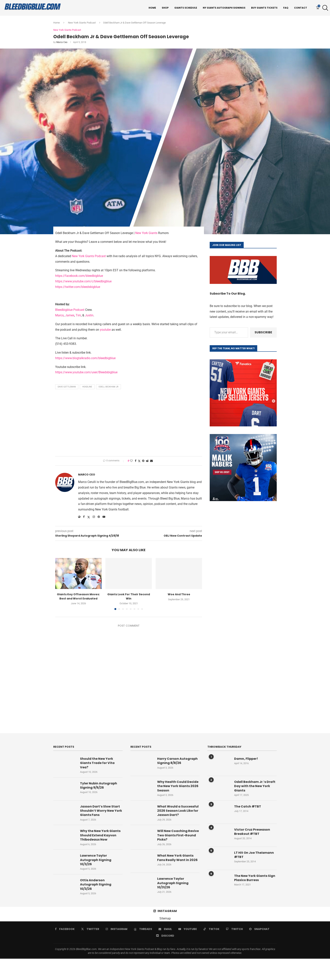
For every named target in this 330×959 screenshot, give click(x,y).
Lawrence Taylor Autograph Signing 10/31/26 (172, 883)
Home (152, 7)
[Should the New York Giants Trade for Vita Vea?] (64, 764)
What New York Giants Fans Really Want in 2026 (177, 858)
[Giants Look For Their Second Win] (128, 573)
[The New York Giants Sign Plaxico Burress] (218, 881)
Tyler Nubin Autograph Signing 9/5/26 (98, 785)
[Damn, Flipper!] (218, 764)
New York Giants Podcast (82, 22)
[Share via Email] (151, 460)
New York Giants (146, 233)
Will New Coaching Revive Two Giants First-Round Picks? (178, 835)
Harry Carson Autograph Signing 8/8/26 (177, 761)
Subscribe (263, 332)
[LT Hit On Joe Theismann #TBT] (218, 858)
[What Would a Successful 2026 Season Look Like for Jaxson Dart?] (141, 812)
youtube (105, 329)
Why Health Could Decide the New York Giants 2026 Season (177, 786)
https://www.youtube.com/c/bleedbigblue (83, 281)
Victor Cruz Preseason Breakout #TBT (252, 832)
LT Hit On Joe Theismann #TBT (254, 855)
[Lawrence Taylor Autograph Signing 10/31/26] (141, 884)
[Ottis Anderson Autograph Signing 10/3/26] (64, 885)
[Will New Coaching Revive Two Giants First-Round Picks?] (141, 836)
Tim (78, 315)
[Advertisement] (128, 423)
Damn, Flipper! (246, 759)
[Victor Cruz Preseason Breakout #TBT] (218, 835)
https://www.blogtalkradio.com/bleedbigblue (85, 358)
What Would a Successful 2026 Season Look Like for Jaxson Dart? (178, 810)
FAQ (285, 7)
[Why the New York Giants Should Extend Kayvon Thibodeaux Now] (64, 836)
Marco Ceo (61, 42)
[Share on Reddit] (147, 460)
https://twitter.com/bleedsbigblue (77, 287)
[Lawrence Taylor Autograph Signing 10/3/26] (64, 861)
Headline (87, 387)
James (69, 315)
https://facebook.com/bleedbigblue (79, 276)
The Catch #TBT (247, 806)
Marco (59, 315)
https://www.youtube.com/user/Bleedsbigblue (86, 372)
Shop (165, 7)
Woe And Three (179, 594)
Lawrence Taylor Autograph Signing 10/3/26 (95, 860)
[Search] (324, 7)
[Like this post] (131, 460)
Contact (300, 7)
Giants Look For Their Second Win (128, 596)
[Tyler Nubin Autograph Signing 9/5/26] (64, 789)
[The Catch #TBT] (218, 812)
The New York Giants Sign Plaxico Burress (254, 878)
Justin (89, 315)
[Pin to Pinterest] (143, 460)
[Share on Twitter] (139, 460)
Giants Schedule (185, 7)
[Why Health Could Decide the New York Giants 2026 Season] (141, 787)
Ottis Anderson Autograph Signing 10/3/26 (95, 884)
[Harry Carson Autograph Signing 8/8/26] (141, 764)
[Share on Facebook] (135, 460)
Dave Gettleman (67, 387)
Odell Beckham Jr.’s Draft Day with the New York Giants (254, 786)
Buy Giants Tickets (264, 7)
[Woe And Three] (179, 573)
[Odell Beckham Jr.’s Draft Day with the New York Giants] (218, 787)
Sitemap (165, 918)
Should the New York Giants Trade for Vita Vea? (97, 763)
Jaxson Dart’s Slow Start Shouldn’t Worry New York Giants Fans (101, 810)
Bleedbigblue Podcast (69, 310)
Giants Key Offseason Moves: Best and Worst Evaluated (78, 596)
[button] (60, 584)
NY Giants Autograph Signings (224, 7)
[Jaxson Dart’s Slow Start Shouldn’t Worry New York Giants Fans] (64, 812)
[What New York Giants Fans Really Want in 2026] (141, 861)
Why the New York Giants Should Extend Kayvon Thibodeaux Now (100, 835)
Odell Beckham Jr (108, 387)
